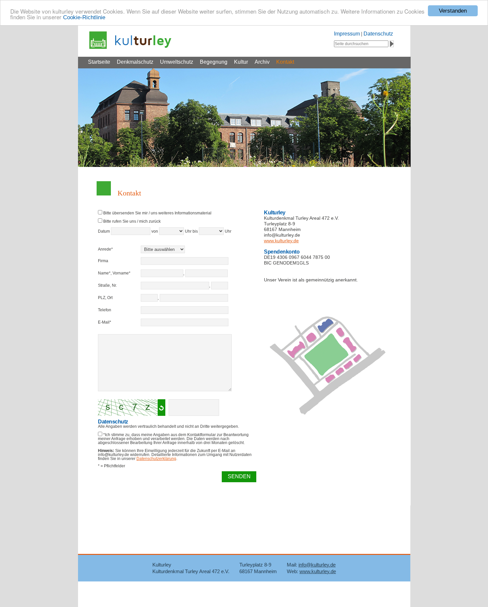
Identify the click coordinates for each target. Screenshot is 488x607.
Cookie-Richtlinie (84, 17)
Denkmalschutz (135, 62)
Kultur (241, 62)
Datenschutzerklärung (156, 458)
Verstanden (453, 11)
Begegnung (213, 62)
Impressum (347, 34)
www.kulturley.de (281, 240)
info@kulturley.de (317, 565)
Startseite (99, 62)
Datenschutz (378, 34)
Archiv (262, 62)
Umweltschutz (176, 62)
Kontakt (285, 62)
